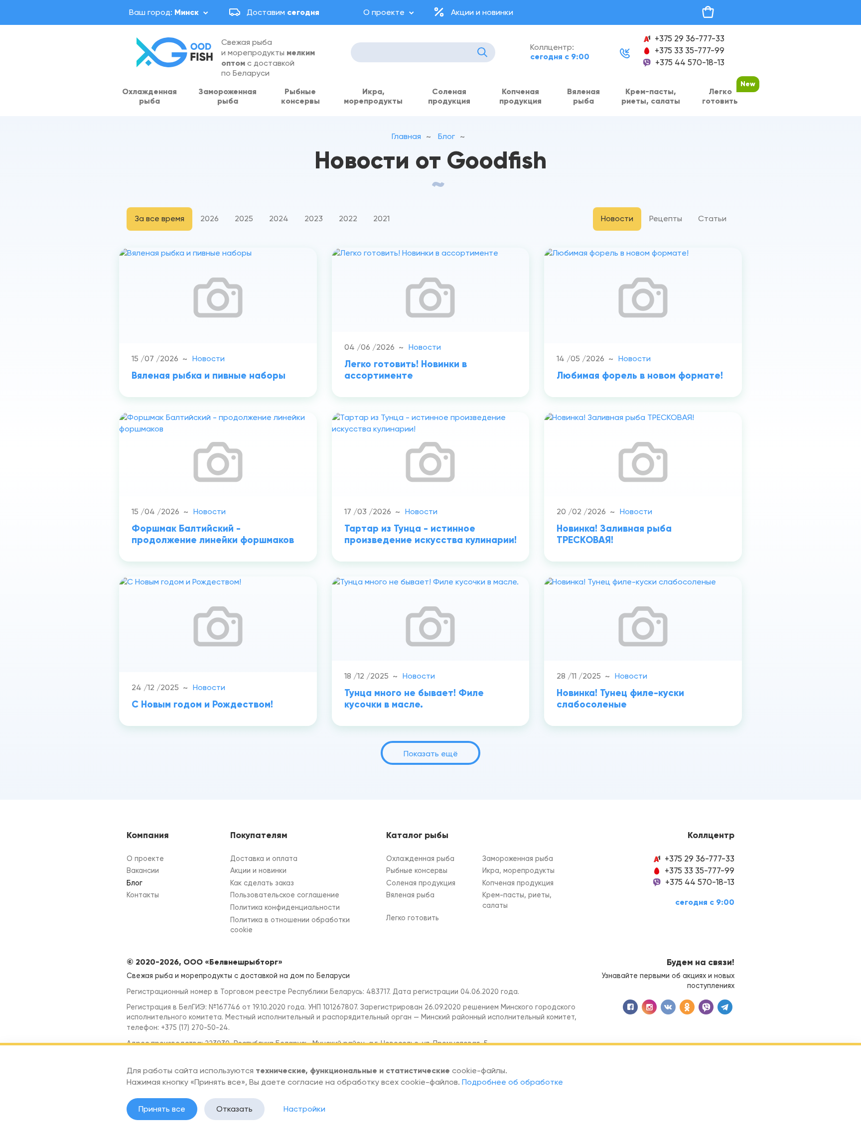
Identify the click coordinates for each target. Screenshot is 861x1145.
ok (687, 1007)
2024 (278, 218)
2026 (209, 218)
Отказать (234, 1109)
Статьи (712, 218)
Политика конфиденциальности (285, 907)
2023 (313, 218)
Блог (135, 883)
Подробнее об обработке (512, 1082)
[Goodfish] (176, 52)
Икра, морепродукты (373, 96)
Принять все (162, 1109)
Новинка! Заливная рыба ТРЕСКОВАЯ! (614, 534)
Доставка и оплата (263, 859)
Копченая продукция (520, 96)
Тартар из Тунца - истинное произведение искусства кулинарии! (430, 534)
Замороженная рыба (227, 96)
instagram (649, 1007)
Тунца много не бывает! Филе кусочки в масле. (414, 698)
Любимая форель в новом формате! (640, 375)
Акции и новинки (482, 12)
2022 (348, 218)
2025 (244, 218)
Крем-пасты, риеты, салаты (650, 96)
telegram (725, 1007)
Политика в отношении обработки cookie (290, 925)
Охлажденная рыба (149, 96)
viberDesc (706, 1007)
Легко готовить (720, 96)
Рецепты (665, 218)
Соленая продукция (449, 96)
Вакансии (143, 870)
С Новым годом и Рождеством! (202, 704)
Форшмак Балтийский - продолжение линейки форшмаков (213, 534)
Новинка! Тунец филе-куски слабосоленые (620, 698)
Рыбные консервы (300, 96)
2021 (381, 218)
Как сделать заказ (262, 883)
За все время (159, 218)
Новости (617, 218)
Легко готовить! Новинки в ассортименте (405, 369)
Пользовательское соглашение (284, 895)
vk (668, 1007)
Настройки (304, 1109)
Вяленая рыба (583, 96)
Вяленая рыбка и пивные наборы (209, 375)
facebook (630, 1007)
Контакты (143, 895)
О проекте (384, 12)
